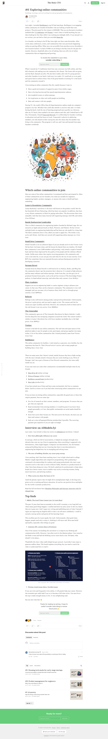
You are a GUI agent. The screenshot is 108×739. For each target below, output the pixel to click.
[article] (54, 673)
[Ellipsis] (82, 652)
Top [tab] (27, 665)
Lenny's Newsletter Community (38, 205)
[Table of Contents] (2, 369)
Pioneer (50, 32)
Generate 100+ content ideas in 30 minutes (42, 527)
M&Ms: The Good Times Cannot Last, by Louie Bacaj (44, 500)
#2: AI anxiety (30, 692)
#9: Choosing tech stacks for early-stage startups (43, 670)
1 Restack (39, 620)
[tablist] (32, 637)
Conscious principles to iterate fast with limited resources (40, 672)
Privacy (54, 727)
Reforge (28, 297)
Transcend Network (49, 115)
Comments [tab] (29, 637)
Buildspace (29, 340)
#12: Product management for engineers (40, 681)
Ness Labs (31, 382)
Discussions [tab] (37, 665)
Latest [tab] (31, 665)
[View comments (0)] (40, 687)
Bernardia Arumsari (34, 652)
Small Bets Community (34, 241)
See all (28, 703)
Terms (58, 727)
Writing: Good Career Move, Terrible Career (43, 587)
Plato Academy (31, 282)
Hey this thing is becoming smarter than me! (37, 694)
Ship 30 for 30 (32, 373)
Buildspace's (44, 25)
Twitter (28, 325)
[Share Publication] (88, 2)
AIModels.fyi (60, 432)
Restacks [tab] (35, 637)
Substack (46, 735)
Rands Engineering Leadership (38, 222)
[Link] (23, 190)
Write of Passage (33, 376)
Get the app (62, 731)
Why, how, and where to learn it (33, 683)
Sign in (103, 3)
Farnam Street (31, 265)
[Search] (85, 2)
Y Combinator (39, 32)
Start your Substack (49, 731)
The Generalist (31, 311)
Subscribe (95, 3)
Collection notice (65, 727)
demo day (60, 37)
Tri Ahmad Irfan (33, 16)
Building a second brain (36, 379)
